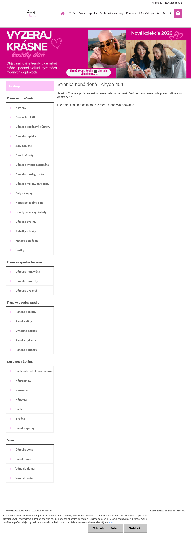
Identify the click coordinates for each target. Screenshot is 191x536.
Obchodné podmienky (111, 13)
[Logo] (31, 13)
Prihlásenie (156, 2)
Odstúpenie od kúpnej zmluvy (167, 510)
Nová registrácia (173, 2)
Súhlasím (135, 528)
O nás (72, 13)
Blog (171, 13)
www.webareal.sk (42, 510)
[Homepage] (62, 13)
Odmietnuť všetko (105, 528)
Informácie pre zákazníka (152, 13)
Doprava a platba (88, 13)
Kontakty (131, 13)
